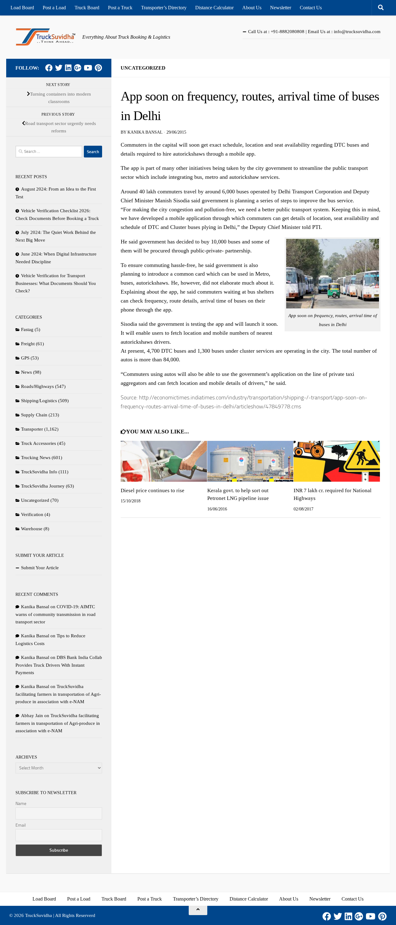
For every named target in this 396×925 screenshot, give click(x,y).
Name (20, 803)
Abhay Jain (32, 715)
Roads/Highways (37, 386)
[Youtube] (88, 67)
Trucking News (35, 457)
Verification (32, 514)
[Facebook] (49, 67)
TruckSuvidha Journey (43, 486)
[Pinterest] (98, 67)
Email (20, 825)
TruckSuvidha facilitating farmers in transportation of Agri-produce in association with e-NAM (58, 694)
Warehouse (31, 528)
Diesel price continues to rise (152, 490)
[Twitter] (58, 67)
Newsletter (280, 7)
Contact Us (311, 7)
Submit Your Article (40, 567)
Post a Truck (120, 7)
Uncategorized (143, 68)
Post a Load (54, 7)
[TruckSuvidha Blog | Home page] (45, 37)
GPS (25, 357)
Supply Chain (34, 414)
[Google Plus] (77, 67)
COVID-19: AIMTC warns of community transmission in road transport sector (55, 614)
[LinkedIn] (68, 67)
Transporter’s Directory (164, 7)
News (26, 372)
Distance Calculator (214, 7)
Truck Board (87, 7)
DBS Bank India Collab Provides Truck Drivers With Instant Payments (58, 665)
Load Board (22, 7)
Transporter (32, 429)
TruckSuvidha (38, 915)
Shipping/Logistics (39, 400)
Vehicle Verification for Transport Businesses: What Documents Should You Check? (55, 283)
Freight (28, 343)
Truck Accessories (38, 443)
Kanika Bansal (144, 132)
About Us (251, 7)
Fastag (27, 329)
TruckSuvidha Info (39, 471)
